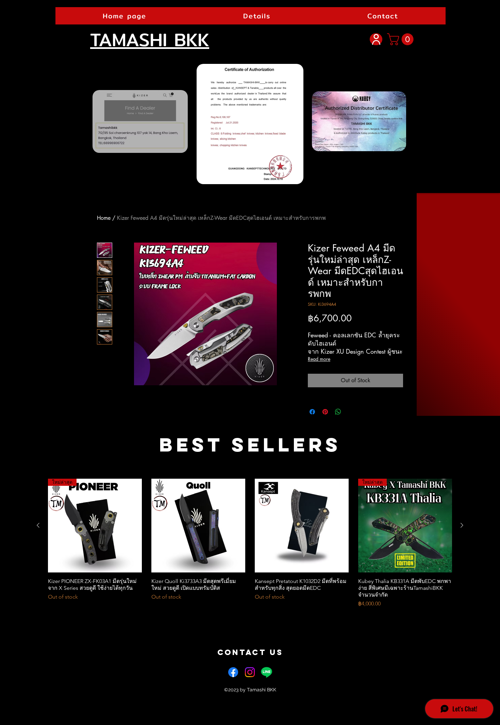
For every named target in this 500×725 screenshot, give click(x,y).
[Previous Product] (38, 525)
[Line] (266, 672)
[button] (383, 15)
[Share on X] (351, 412)
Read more (319, 359)
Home (104, 218)
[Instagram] (249, 672)
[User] (376, 39)
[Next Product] (462, 525)
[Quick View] (198, 525)
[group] (250, 543)
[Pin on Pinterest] (325, 412)
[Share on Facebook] (312, 412)
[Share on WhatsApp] (338, 412)
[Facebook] (233, 672)
